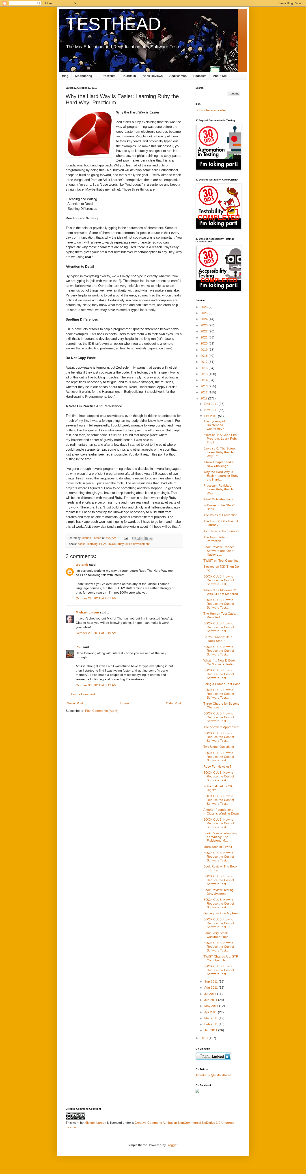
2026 (204, 307)
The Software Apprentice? (221, 727)
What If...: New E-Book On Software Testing (219, 662)
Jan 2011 (211, 1030)
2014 (204, 380)
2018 (204, 355)
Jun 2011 (211, 1000)
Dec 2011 (211, 403)
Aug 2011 (211, 987)
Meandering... (85, 76)
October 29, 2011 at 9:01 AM (96, 598)
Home (124, 703)
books (82, 544)
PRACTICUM (107, 544)
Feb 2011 (211, 1024)
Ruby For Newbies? (217, 766)
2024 (204, 319)
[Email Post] (126, 538)
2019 (204, 349)
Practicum (108, 76)
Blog (65, 76)
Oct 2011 (211, 416)
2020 (204, 343)
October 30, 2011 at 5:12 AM (96, 685)
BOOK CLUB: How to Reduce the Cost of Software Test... (218, 580)
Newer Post (75, 703)
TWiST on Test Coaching (221, 560)
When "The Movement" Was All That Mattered (220, 592)
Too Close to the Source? (221, 531)
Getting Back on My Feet (221, 913)
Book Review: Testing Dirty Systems (218, 891)
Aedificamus (178, 76)
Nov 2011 (211, 410)
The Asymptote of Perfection (215, 539)
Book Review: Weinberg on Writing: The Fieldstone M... (220, 836)
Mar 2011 (211, 1018)
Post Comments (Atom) (101, 710)
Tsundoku (129, 76)
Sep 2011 (211, 981)
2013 (204, 386)
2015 (204, 374)
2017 (204, 361)
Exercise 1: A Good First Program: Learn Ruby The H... (220, 438)
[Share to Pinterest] (151, 538)
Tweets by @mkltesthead (213, 1075)
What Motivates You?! (218, 499)
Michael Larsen (87, 612)
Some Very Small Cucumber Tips (215, 935)
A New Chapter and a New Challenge (218, 464)
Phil (79, 647)
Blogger (172, 1145)
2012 (204, 392)
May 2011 (211, 1006)
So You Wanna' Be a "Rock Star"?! (217, 639)
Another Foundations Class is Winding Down (221, 811)
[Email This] (134, 538)
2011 (204, 398)
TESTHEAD (113, 24)
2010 (204, 1038)
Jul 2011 (210, 993)
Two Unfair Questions (218, 746)
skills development (137, 544)
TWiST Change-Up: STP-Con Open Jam (221, 958)
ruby (121, 544)
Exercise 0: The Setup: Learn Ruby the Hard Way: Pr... (220, 452)
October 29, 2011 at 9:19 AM (96, 633)
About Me (220, 76)
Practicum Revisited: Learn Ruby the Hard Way (220, 489)
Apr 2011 (211, 1012)
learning (92, 544)
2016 (204, 368)
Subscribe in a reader (211, 110)
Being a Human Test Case (221, 684)
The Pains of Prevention (220, 515)
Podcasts (199, 76)
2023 (204, 325)
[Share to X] (142, 538)
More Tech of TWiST (218, 846)
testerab (82, 564)
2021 (204, 337)
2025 (204, 313)
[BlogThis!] (138, 538)
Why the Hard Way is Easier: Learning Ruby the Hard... (220, 475)
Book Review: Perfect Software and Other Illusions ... (219, 550)
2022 (204, 331)
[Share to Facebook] (146, 538)
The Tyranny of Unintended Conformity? (214, 425)
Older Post (173, 703)
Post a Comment (83, 694)
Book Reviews (153, 76)
